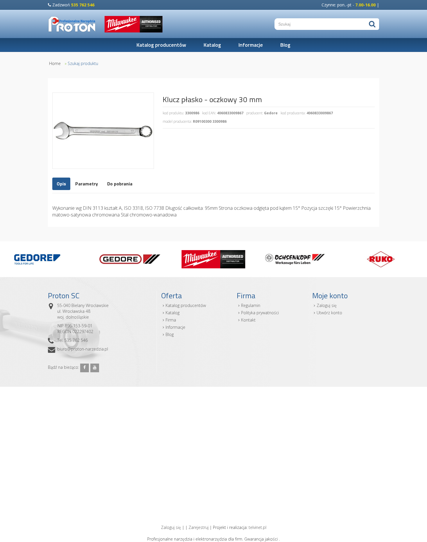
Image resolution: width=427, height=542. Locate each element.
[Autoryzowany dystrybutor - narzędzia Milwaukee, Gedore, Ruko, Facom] (72, 24)
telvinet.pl (257, 527)
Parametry (86, 183)
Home (55, 63)
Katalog (212, 45)
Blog (285, 45)
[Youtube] (94, 368)
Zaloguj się (327, 305)
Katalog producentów (161, 45)
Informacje (250, 45)
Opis (61, 183)
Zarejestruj (199, 527)
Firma (171, 320)
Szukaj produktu (83, 63)
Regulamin (250, 305)
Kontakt (248, 320)
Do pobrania (119, 183)
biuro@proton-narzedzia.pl (82, 349)
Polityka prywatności (260, 312)
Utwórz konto (329, 312)
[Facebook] (84, 368)
